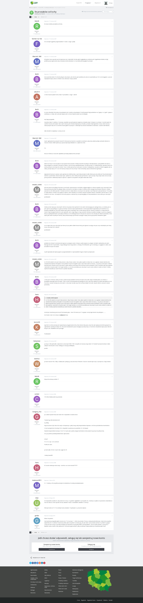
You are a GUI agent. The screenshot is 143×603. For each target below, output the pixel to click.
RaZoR (43, 14)
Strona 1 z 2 (43, 16)
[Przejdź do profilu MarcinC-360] (37, 61)
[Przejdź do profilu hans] (37, 299)
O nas (78, 600)
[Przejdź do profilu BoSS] (37, 79)
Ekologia (33, 590)
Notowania (47, 592)
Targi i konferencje (76, 578)
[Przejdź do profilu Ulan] (37, 503)
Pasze (59, 570)
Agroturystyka (34, 570)
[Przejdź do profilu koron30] (37, 327)
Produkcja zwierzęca (63, 583)
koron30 (37, 322)
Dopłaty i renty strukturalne (34, 578)
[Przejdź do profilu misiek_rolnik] (37, 189)
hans (37, 294)
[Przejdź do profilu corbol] (37, 399)
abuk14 (36, 92)
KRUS (45, 578)
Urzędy (74, 586)
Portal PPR (79, 3)
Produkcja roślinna (62, 580)
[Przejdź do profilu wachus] (37, 363)
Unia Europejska (76, 583)
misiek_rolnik (37, 185)
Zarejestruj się (52, 549)
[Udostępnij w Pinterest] (44, 563)
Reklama (105, 600)
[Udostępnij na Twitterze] (30, 563)
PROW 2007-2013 (62, 586)
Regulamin (83, 600)
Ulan (37, 498)
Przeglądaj (87, 3)
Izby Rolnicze (47, 575)
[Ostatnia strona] (39, 17)
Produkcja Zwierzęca (60, 14)
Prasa (59, 575)
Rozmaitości (75, 572)
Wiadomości (75, 591)
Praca (59, 572)
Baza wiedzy (34, 575)
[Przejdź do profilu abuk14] (37, 97)
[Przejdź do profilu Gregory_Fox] (37, 417)
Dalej (35, 17)
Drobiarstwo (34, 584)
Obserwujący (106, 11)
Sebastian (36, 341)
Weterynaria (75, 588)
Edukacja (33, 587)
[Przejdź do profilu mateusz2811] (37, 485)
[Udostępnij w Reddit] (40, 563)
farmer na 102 (37, 39)
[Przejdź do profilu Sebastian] (37, 346)
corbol (37, 394)
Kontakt (110, 600)
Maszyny (46, 583)
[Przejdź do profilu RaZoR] (32, 13)
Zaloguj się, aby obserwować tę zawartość (92, 11)
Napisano (50, 21)
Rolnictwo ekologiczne (77, 570)
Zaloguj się (91, 549)
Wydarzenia (75, 594)
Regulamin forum (91, 600)
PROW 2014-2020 (62, 588)
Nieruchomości (48, 590)
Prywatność (99, 600)
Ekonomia (33, 592)
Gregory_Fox (36, 412)
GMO (45, 572)
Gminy (46, 570)
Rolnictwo (60, 591)
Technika (74, 580)
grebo (37, 516)
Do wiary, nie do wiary (36, 582)
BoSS (37, 74)
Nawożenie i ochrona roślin (49, 586)
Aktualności (33, 572)
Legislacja (46, 580)
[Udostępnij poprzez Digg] (35, 563)
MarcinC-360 (37, 56)
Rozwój (74, 575)
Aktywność (97, 3)
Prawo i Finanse (62, 578)
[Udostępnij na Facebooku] (33, 563)
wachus (37, 359)
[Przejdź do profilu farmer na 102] (37, 44)
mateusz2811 (37, 480)
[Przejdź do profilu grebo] (37, 520)
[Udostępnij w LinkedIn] (42, 563)
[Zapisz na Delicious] (37, 563)
